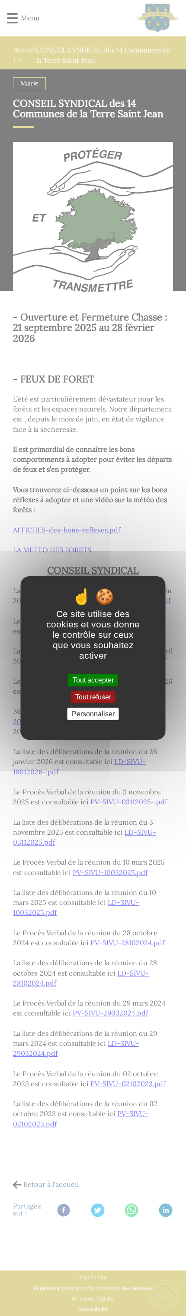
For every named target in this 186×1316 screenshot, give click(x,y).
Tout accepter (93, 680)
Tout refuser (93, 697)
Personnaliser (93, 714)
